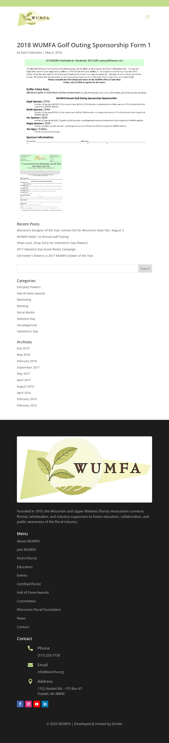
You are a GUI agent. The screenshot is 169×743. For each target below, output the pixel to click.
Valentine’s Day (27, 331)
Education (25, 567)
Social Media (25, 312)
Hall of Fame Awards (31, 293)
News (21, 618)
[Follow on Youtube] (36, 704)
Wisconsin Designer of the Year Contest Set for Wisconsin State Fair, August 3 (70, 230)
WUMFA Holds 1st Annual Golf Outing (43, 237)
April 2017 (24, 380)
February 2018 (27, 361)
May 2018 (23, 355)
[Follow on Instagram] (28, 704)
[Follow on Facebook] (20, 704)
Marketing (24, 299)
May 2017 (23, 374)
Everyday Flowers (29, 287)
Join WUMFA (26, 549)
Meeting (22, 306)
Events (22, 575)
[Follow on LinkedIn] (45, 704)
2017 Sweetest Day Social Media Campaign (46, 249)
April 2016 (24, 393)
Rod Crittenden (31, 52)
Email (43, 665)
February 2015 (27, 405)
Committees (26, 601)
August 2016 (25, 386)
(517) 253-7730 (49, 655)
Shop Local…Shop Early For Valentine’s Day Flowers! (52, 243)
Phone (44, 648)
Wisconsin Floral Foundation (39, 609)
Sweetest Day (26, 319)
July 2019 (23, 348)
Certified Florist (29, 584)
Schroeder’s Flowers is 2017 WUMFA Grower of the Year (55, 256)
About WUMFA (28, 541)
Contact (23, 627)
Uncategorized (27, 325)
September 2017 (28, 367)
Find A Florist (27, 558)
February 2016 (27, 399)
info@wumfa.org (51, 672)
